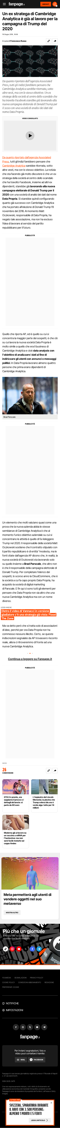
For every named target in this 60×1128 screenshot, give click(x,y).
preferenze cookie (10, 987)
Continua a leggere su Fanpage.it (30, 659)
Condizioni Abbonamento (29, 982)
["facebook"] (32, 949)
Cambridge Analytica (13, 165)
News (4, 763)
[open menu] (3, 4)
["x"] (25, 949)
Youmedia (6, 978)
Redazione (49, 982)
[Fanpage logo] (17, 4)
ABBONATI (45, 4)
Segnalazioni (20, 978)
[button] (55, 41)
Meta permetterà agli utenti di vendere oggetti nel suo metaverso (27, 899)
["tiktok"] (5, 949)
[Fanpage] (30, 1037)
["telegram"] (39, 949)
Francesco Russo (18, 41)
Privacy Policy (36, 978)
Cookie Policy (8, 982)
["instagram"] (12, 949)
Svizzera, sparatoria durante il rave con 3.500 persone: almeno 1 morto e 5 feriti (28, 1109)
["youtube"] (19, 949)
